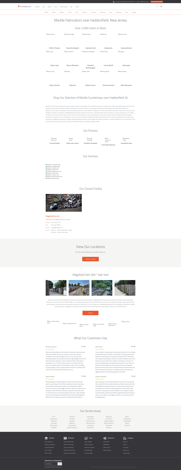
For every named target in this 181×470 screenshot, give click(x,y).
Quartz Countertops (69, 447)
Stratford (127, 425)
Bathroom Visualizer (89, 447)
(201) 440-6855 (56, 225)
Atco (53, 417)
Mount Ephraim (109, 423)
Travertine (84, 12)
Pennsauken (53, 425)
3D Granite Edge (88, 453)
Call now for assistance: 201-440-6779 (124, 1)
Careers (125, 444)
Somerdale (109, 425)
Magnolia (72, 423)
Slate (126, 12)
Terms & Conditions (123, 467)
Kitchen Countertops (50, 444)
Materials (37, 7)
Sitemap (134, 467)
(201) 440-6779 (56, 222)
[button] (161, 6)
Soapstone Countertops (70, 453)
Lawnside (54, 423)
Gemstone (93, 12)
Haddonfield (127, 421)
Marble (53, 12)
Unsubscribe (59, 467)
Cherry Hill (90, 419)
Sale (71, 7)
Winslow (108, 427)
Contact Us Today (90, 259)
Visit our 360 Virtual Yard (143, 1)
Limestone (102, 12)
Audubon (72, 417)
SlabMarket (106, 444)
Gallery (49, 7)
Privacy (130, 467)
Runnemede (72, 425)
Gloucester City (90, 421)
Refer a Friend (48, 453)
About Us (125, 442)
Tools (55, 7)
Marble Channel (107, 450)
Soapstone (118, 12)
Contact (77, 7)
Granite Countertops (69, 444)
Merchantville (90, 423)
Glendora (72, 421)
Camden (72, 419)
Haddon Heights (109, 421)
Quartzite (62, 12)
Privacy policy (126, 453)
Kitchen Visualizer (88, 444)
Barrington (90, 417)
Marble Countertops (69, 442)
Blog (43, 7)
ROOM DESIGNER (63, 7)
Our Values (125, 447)
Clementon (109, 419)
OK (59, 464)
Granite (46, 12)
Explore (90, 313)
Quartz (70, 12)
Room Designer (88, 442)
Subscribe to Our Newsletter (53, 460)
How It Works (48, 450)
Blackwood (54, 419)
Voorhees (54, 427)
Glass (110, 12)
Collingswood (127, 419)
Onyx (77, 12)
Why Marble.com (49, 442)
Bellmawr (109, 417)
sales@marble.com (57, 227)
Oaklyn (127, 423)
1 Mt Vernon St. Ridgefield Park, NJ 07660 (58, 219)
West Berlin (90, 427)
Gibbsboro (54, 421)
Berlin (127, 417)
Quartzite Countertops (69, 450)
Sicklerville (90, 425)
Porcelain (134, 12)
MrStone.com (106, 447)
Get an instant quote (157, 1)
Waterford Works (72, 427)
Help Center (106, 442)
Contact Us (126, 450)
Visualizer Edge (88, 450)
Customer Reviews (49, 447)
